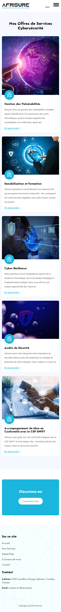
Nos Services (8, 548)
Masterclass (8, 554)
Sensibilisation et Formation (23, 184)
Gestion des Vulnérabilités (22, 104)
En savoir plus (11, 128)
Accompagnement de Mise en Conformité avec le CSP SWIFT (24, 429)
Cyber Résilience (15, 268)
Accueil (6, 543)
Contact (6, 564)
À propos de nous (11, 559)
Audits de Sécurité (16, 348)
